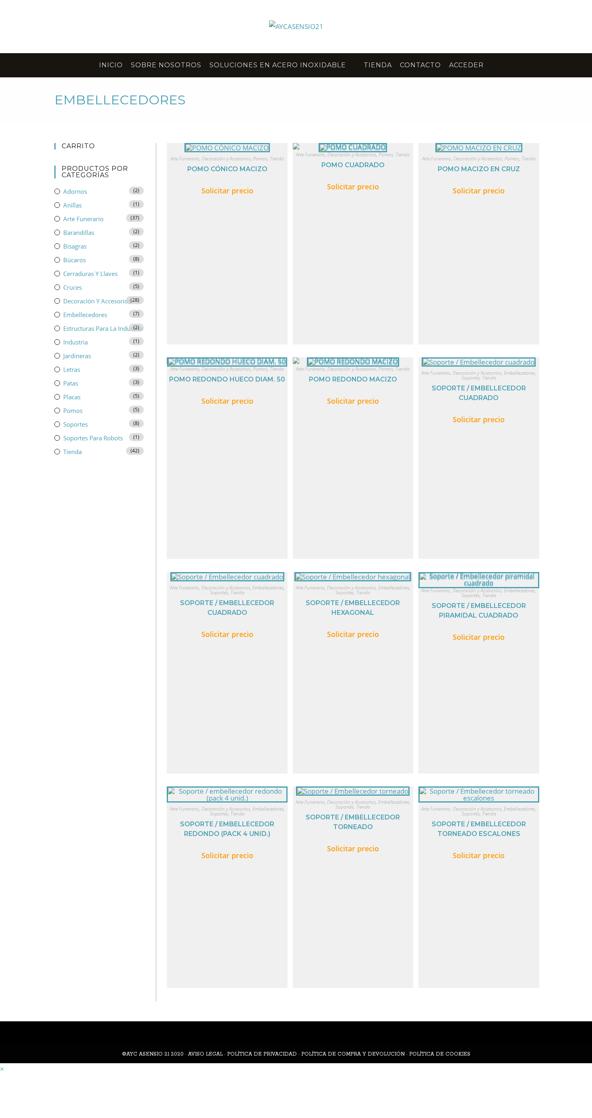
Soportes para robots (93, 438)
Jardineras (77, 356)
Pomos (260, 158)
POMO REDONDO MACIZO (353, 379)
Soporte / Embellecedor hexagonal (353, 607)
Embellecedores (519, 372)
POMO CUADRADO (353, 165)
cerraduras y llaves (90, 274)
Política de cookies (439, 1054)
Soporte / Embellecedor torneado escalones (479, 829)
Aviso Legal (205, 1054)
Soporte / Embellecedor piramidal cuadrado (479, 610)
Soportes (471, 377)
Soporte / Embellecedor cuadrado (479, 393)
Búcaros (74, 260)
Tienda (277, 158)
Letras (71, 369)
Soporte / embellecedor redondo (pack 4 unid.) (227, 829)
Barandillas (78, 232)
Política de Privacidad (262, 1054)
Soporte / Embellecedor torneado (353, 822)
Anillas (72, 205)
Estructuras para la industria (103, 328)
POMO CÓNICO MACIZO (227, 169)
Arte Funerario (184, 158)
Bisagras (75, 246)
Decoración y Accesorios (226, 158)
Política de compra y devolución (353, 1054)
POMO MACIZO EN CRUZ (479, 169)
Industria (75, 342)
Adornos (75, 191)
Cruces (72, 287)
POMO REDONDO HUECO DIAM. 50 (227, 379)
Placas (72, 397)
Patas (70, 383)
